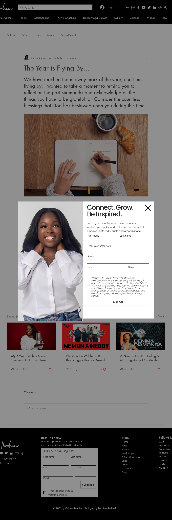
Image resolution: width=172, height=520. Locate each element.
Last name (125, 235)
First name (93, 235)
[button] (148, 208)
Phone (91, 256)
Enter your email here (99, 246)
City (90, 267)
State (131, 267)
